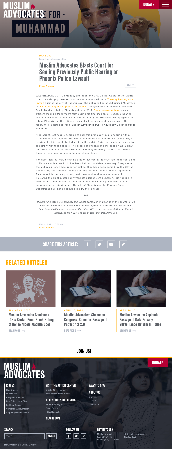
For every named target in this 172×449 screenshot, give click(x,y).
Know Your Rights (54, 404)
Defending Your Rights (61, 400)
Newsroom (53, 418)
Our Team (93, 397)
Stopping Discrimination (17, 412)
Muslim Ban (11, 393)
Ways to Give (97, 385)
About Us (94, 392)
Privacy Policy (10, 445)
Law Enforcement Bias (55, 59)
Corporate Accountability (17, 408)
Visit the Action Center (61, 385)
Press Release (47, 86)
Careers (92, 400)
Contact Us (94, 404)
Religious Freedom (15, 397)
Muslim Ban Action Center (58, 393)
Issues (10, 385)
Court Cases (52, 408)
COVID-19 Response (55, 390)
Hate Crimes (12, 390)
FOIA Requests (53, 412)
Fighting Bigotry (13, 405)
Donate (148, 4)
